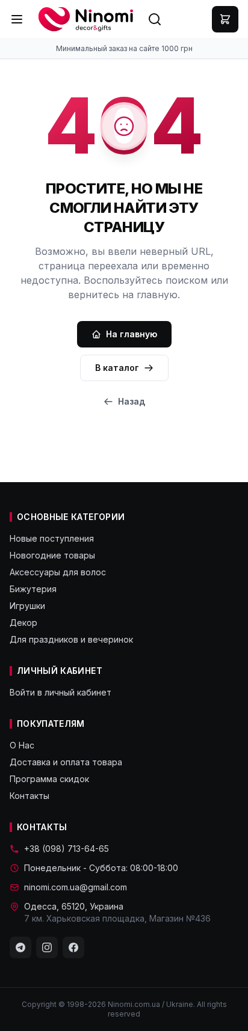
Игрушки (27, 606)
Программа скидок (49, 779)
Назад (131, 401)
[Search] (155, 19)
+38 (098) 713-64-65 (66, 848)
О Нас (22, 745)
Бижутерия (33, 589)
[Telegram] (20, 947)
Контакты (29, 796)
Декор (23, 622)
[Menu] (17, 19)
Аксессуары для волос (58, 572)
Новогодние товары (52, 555)
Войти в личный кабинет (60, 692)
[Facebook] (73, 947)
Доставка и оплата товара (66, 762)
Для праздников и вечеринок (71, 639)
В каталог (117, 368)
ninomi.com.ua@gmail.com (75, 887)
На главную (131, 334)
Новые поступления (52, 538)
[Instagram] (47, 947)
